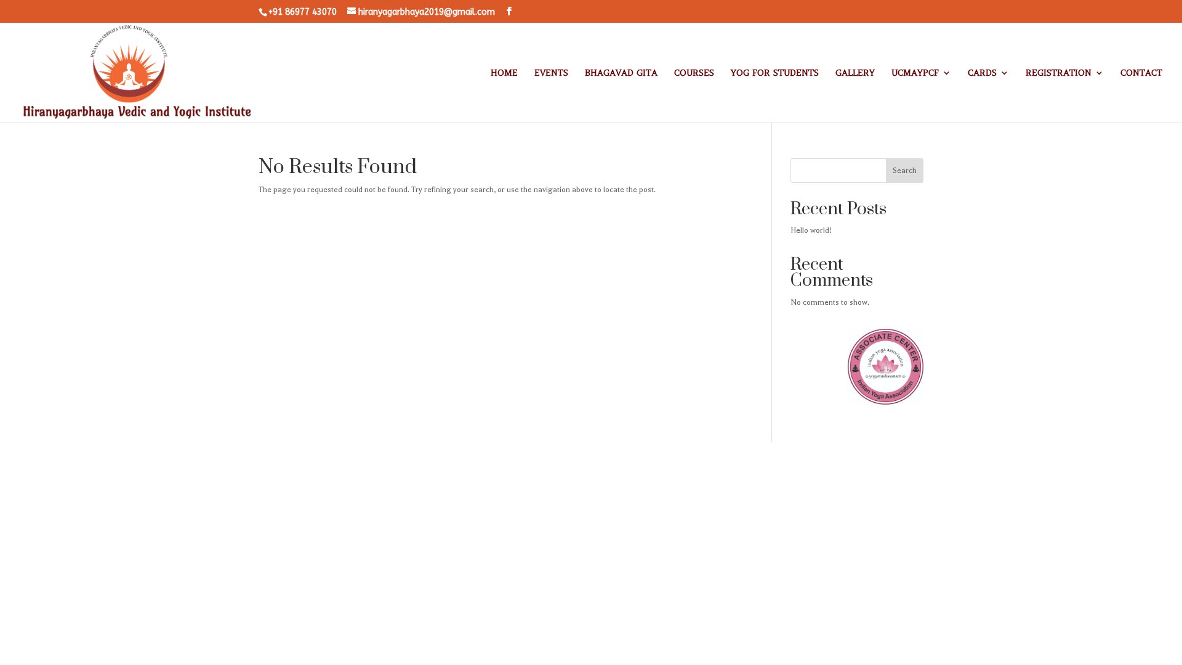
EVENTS (551, 73)
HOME (504, 73)
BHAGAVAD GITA (621, 73)
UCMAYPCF (915, 73)
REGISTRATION (1059, 73)
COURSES (694, 73)
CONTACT (1141, 73)
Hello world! (811, 230)
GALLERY (855, 73)
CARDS (982, 73)
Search (905, 170)
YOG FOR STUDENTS (775, 73)
